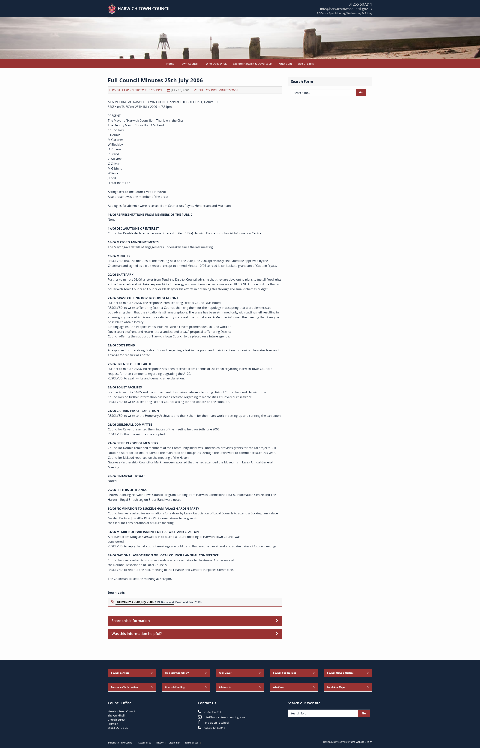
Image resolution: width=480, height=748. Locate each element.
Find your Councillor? (177, 673)
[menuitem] (170, 63)
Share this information (131, 620)
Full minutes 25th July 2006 (135, 602)
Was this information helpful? (137, 633)
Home (170, 63)
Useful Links (306, 63)
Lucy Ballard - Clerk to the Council (136, 90)
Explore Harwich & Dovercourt (252, 63)
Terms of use (191, 742)
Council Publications (284, 673)
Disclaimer (174, 742)
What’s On (285, 63)
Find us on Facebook (216, 722)
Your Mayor (225, 673)
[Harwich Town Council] (112, 8)
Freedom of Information (124, 687)
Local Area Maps (336, 687)
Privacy (160, 742)
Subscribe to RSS (214, 728)
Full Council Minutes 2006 (218, 90)
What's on (278, 687)
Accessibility (144, 742)
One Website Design (361, 741)
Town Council (189, 63)
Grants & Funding (175, 687)
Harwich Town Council (121, 742)
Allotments (225, 687)
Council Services (120, 673)
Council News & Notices (340, 673)
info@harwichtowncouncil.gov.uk (346, 9)
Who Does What (216, 63)
